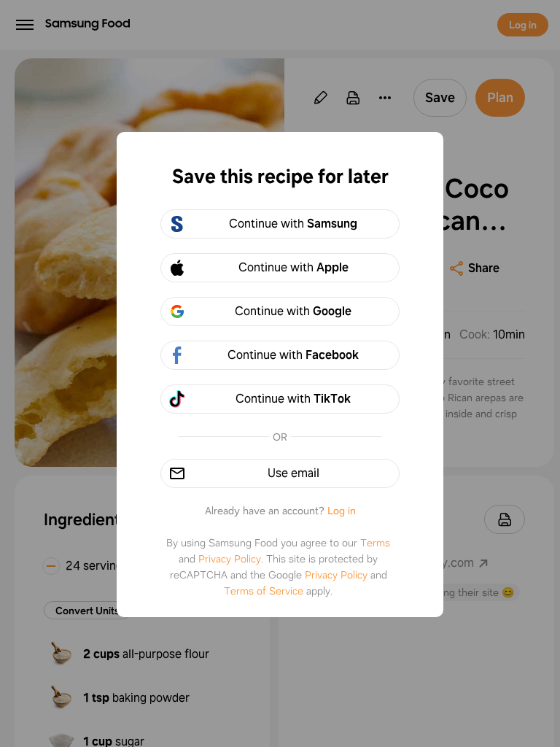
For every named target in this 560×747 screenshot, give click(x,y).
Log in (341, 510)
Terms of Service (263, 590)
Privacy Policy (229, 558)
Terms (375, 542)
